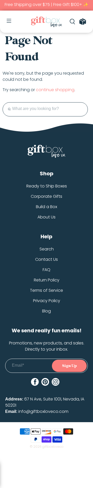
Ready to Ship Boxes (46, 186)
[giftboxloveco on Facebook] (35, 382)
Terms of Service (46, 290)
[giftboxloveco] (46, 22)
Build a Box (46, 207)
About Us (46, 217)
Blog (46, 311)
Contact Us (46, 259)
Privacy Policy (46, 301)
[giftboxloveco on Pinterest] (45, 382)
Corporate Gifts (46, 196)
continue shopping (55, 90)
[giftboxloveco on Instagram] (55, 382)
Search (47, 249)
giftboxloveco (53, 446)
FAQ (46, 270)
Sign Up (69, 365)
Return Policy (46, 280)
